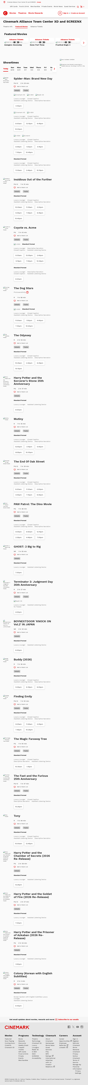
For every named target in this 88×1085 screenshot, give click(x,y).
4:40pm (40, 320)
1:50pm (29, 320)
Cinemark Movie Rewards (76, 1047)
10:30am (18, 767)
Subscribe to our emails (68, 1019)
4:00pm (18, 612)
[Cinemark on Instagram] (82, 1026)
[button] (22, 2)
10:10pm (18, 369)
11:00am (18, 320)
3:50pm (18, 964)
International (50, 1058)
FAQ (47, 1052)
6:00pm (18, 650)
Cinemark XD (9, 1047)
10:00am (18, 844)
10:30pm (29, 452)
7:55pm (29, 213)
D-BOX (34, 1052)
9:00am (18, 124)
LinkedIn (62, 1047)
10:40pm (18, 218)
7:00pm (18, 573)
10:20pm (29, 326)
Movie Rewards (35, 13)
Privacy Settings (78, 1072)
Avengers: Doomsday (13, 45)
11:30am (18, 170)
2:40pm (40, 255)
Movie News (58, 6)
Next (83, 43)
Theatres (22, 13)
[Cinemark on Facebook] (69, 1026)
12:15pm (29, 124)
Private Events (47, 6)
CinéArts (8, 1045)
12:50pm (18, 447)
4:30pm (18, 495)
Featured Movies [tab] (21, 26)
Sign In (65, 13)
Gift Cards (13, 6)
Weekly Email (23, 1045)
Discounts (22, 1043)
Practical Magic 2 (63, 45)
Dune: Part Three (37, 45)
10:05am (18, 207)
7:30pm (18, 152)
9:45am (18, 147)
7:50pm (29, 261)
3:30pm (18, 106)
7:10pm (29, 495)
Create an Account (78, 13)
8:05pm (18, 452)
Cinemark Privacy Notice (76, 1054)
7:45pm (18, 730)
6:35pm (29, 687)
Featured (8, 1039)
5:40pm (40, 447)
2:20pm (40, 207)
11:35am (29, 207)
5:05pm (18, 213)
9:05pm (40, 687)
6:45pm (40, 124)
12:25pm (18, 885)
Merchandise (35, 6)
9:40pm (40, 495)
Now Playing (9, 1041)
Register (76, 1041)
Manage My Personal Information (77, 1067)
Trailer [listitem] (26, 90)
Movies (12, 13)
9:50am (29, 532)
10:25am (18, 363)
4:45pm (29, 537)
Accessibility (36, 1058)
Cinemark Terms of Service (76, 1060)
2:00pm (40, 489)
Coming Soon (10, 1043)
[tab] (5, 69)
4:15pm (40, 147)
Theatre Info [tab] (7, 26)
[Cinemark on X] (73, 1026)
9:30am (18, 255)
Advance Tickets (18, 39)
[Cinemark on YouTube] (77, 1026)
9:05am (18, 532)
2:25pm (18, 537)
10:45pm (29, 152)
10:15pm (40, 170)
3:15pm (29, 447)
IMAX (34, 1054)
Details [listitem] (17, 90)
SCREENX (35, 1056)
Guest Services (69, 6)
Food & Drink (24, 6)
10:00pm (18, 129)
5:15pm (18, 261)
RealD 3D (35, 1049)
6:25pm (40, 363)
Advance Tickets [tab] (36, 26)
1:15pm (29, 767)
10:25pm (40, 261)
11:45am (29, 724)
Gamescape (50, 1043)
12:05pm (29, 255)
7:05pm (40, 537)
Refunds (76, 1043)
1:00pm (29, 147)
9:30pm (18, 1006)
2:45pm (29, 170)
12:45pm (29, 844)
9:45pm (40, 213)
